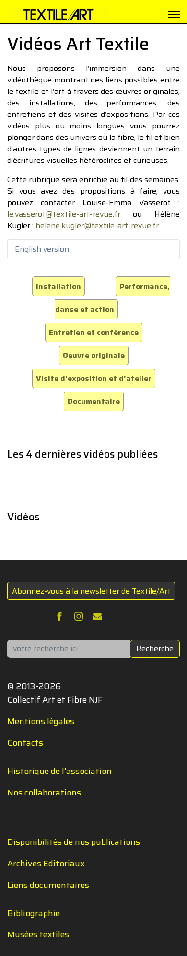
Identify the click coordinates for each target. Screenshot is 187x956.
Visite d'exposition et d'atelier (94, 378)
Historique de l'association (59, 771)
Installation (58, 286)
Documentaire (94, 401)
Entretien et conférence (94, 332)
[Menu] (174, 14)
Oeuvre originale (94, 355)
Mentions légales (40, 721)
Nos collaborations (44, 792)
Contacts (25, 742)
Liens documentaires (48, 885)
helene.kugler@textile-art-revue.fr (97, 225)
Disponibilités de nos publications (73, 842)
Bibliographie (33, 913)
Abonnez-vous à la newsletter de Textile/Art (91, 591)
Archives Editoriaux (46, 863)
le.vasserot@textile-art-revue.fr (63, 214)
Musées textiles (38, 934)
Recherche (155, 649)
